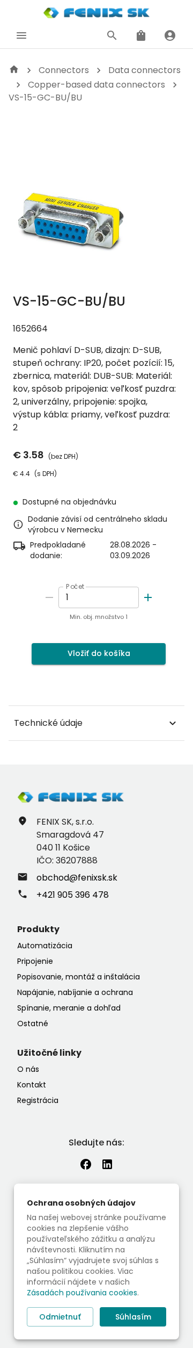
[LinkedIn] (107, 1164)
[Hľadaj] (112, 35)
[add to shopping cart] (148, 597)
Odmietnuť (60, 1316)
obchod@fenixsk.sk (76, 877)
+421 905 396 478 (72, 895)
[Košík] (141, 35)
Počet (75, 586)
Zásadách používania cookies (82, 1292)
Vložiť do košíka (99, 653)
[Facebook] (85, 1164)
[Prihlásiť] (170, 35)
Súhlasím (133, 1316)
